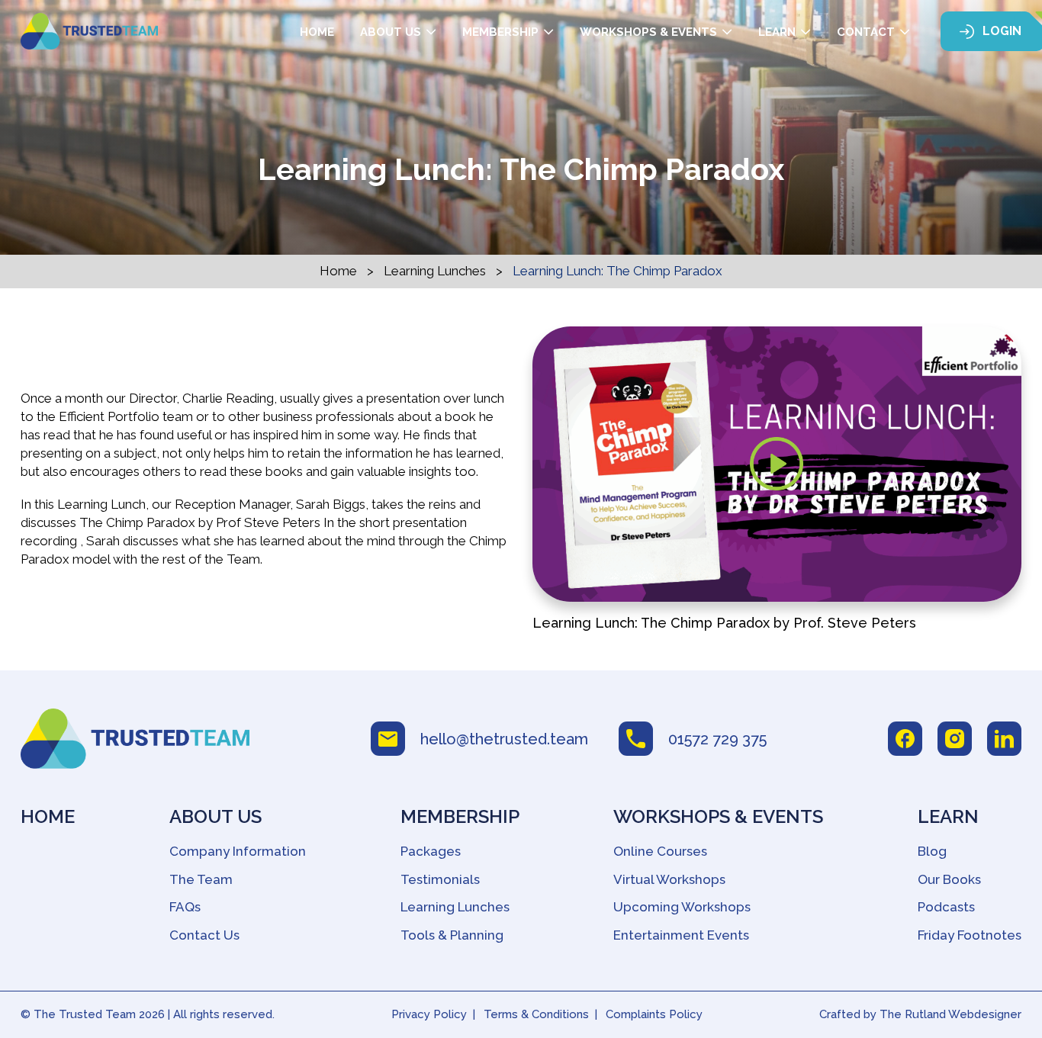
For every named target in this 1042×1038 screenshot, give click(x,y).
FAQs (185, 906)
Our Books (949, 879)
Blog (932, 851)
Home (317, 32)
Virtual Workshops (669, 879)
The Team (201, 879)
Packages (430, 851)
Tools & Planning (451, 935)
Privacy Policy (429, 1014)
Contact (866, 32)
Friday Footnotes (969, 935)
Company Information (237, 851)
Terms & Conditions (536, 1014)
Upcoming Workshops (682, 906)
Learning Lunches (435, 270)
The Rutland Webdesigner (950, 1014)
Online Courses (660, 851)
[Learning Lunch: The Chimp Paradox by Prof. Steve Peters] (776, 464)
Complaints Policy (654, 1014)
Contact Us (204, 935)
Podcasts (946, 906)
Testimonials (440, 879)
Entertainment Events (681, 935)
